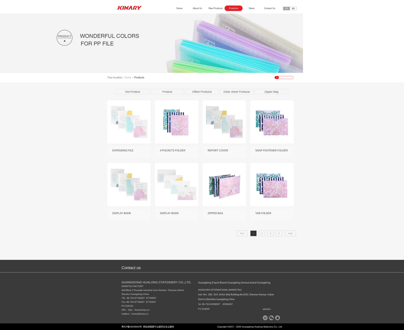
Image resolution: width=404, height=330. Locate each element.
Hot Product (132, 91)
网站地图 (147, 326)
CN (286, 8)
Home (179, 8)
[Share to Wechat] (271, 317)
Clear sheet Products (236, 91)
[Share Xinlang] (265, 317)
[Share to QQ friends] (277, 317)
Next (290, 233)
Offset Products (202, 91)
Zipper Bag (271, 91)
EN (293, 8)
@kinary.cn (143, 313)
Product (167, 91)
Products (139, 77)
